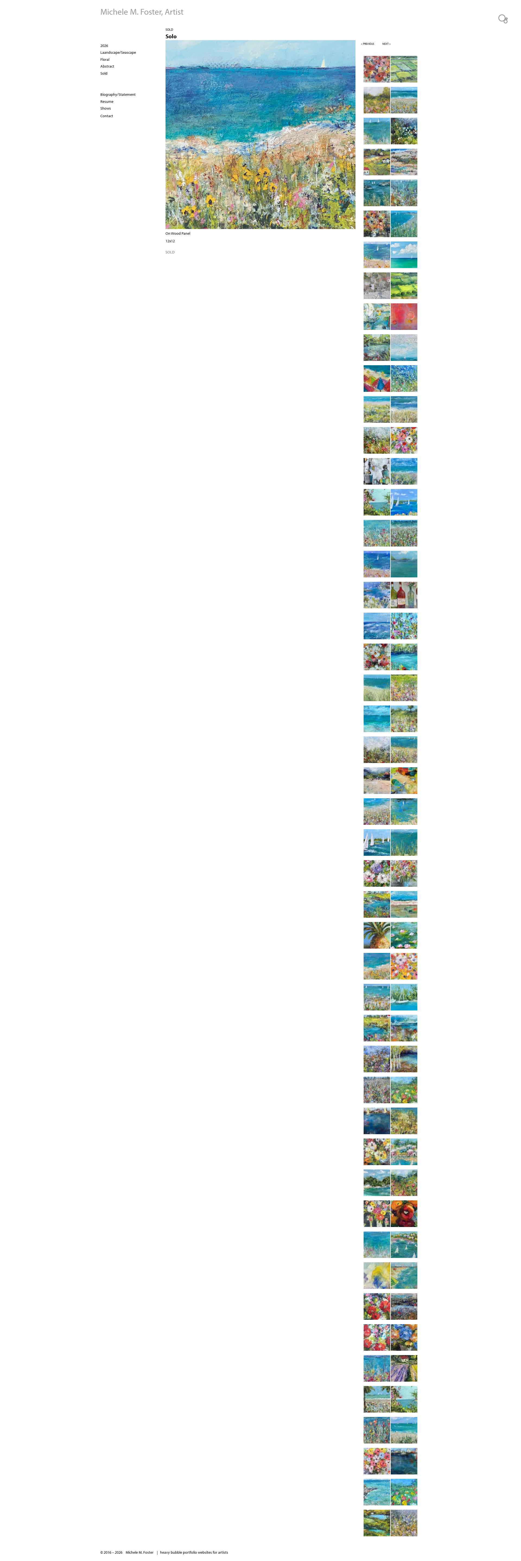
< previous (367, 44)
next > (386, 44)
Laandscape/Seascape (118, 52)
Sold (169, 29)
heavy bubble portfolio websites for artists (194, 1552)
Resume (106, 101)
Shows (105, 108)
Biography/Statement (118, 94)
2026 (104, 45)
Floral (104, 59)
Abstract (107, 66)
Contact (106, 115)
